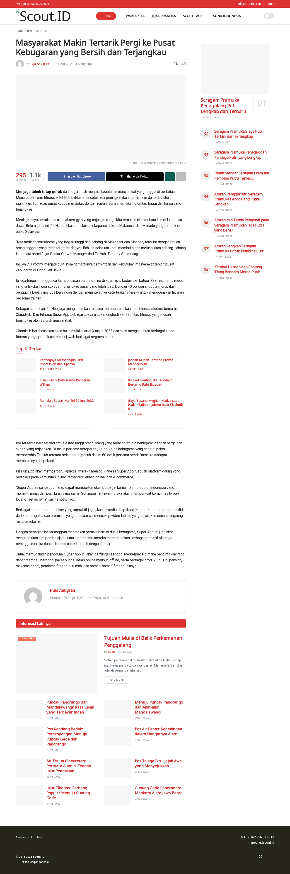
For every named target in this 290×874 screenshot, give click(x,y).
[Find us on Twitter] (260, 856)
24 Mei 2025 (53, 803)
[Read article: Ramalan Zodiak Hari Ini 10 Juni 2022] (26, 406)
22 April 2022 (64, 64)
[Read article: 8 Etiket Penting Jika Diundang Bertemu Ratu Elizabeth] (114, 385)
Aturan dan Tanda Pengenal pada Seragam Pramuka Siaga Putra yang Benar (241, 225)
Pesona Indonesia (225, 16)
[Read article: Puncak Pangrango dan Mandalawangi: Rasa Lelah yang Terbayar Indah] (29, 709)
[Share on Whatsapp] (170, 176)
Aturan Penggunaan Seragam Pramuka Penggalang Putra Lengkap (238, 199)
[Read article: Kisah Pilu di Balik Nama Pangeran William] (26, 385)
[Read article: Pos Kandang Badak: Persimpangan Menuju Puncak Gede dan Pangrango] (29, 736)
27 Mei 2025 (142, 740)
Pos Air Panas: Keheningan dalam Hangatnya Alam (158, 731)
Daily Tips (41, 30)
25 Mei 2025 (142, 771)
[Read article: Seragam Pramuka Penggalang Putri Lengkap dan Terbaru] (235, 69)
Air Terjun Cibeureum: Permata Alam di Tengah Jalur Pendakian (68, 765)
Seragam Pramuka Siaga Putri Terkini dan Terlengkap (238, 134)
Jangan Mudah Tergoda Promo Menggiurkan (150, 362)
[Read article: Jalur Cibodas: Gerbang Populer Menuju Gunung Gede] (29, 795)
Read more (118, 678)
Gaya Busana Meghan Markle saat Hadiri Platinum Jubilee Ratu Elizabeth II (155, 404)
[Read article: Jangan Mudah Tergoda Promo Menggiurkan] (114, 365)
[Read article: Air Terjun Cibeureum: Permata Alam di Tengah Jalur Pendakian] (29, 768)
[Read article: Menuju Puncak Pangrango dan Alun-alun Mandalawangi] (117, 709)
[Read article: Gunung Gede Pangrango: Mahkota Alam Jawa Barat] (117, 795)
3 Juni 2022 (135, 413)
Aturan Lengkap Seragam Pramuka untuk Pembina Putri (239, 248)
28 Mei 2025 (53, 750)
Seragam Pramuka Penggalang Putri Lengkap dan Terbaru (223, 105)
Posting (106, 16)
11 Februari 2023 (50, 369)
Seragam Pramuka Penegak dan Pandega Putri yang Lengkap (240, 155)
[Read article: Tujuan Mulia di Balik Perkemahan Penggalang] (56, 663)
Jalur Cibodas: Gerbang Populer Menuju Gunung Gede (68, 792)
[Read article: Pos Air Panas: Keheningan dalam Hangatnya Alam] (117, 736)
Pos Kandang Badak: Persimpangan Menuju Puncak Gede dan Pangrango (66, 736)
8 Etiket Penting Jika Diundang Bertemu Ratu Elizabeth (150, 382)
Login (270, 4)
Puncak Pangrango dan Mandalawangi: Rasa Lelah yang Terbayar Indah (70, 707)
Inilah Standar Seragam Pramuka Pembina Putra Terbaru (241, 175)
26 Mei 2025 (53, 776)
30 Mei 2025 (53, 718)
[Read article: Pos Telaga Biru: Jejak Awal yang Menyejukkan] (117, 768)
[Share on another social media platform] (181, 176)
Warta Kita (135, 16)
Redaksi (241, 4)
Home (19, 30)
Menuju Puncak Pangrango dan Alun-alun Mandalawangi (159, 707)
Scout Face (192, 16)
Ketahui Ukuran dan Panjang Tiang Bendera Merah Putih (238, 269)
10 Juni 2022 (47, 405)
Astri (111, 651)
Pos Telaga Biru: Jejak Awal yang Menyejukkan (159, 763)
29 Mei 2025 (142, 718)
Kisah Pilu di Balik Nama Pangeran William (65, 382)
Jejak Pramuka (164, 16)
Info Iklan (255, 4)
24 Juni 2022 (135, 369)
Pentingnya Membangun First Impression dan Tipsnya (61, 362)
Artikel (29, 30)
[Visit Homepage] (43, 16)
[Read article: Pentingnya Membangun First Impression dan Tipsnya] (26, 365)
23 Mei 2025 (142, 798)
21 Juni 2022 (47, 389)
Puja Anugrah (39, 64)
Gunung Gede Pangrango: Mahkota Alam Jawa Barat (158, 790)
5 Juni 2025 (125, 651)
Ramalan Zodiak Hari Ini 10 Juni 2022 (67, 400)
